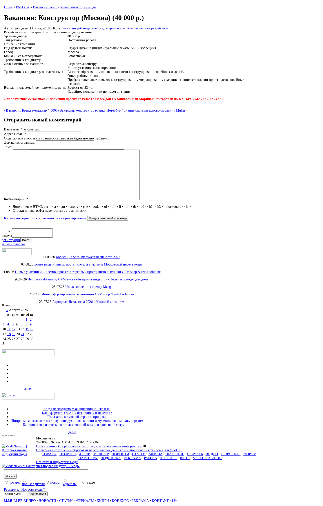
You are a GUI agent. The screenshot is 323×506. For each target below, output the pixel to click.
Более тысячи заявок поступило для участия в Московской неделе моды (88, 264)
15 (27, 329)
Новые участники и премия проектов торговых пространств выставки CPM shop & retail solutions (88, 272)
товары (14, 482)
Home (8, 7)
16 (31, 329)
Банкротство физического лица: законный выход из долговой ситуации (77, 424)
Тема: (8, 147)
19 (13, 334)
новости (56, 482)
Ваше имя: (13, 129)
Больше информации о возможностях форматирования (45, 218)
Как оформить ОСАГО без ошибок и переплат (77, 413)
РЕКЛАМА (132, 458)
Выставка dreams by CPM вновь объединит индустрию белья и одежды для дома (88, 279)
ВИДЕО (212, 454)
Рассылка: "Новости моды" (24, 489)
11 (9, 329)
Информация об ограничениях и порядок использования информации (89, 446)
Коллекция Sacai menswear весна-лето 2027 (88, 257)
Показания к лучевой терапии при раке (76, 417)
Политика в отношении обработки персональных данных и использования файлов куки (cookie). (109, 450)
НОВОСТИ (120, 454)
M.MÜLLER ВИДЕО (20, 500)
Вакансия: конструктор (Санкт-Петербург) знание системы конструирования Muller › (123, 110)
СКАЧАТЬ (195, 454)
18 (9, 334)
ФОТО (185, 458)
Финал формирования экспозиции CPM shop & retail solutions (88, 294)
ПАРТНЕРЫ (88, 458)
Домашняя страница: (20, 142)
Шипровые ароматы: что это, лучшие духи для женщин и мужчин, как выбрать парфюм (77, 421)
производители (33, 484)
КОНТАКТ (168, 458)
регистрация (11, 240)
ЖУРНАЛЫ (85, 500)
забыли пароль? (13, 244)
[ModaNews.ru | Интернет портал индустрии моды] (19, 454)
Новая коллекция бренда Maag (88, 287)
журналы (69, 484)
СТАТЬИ (139, 454)
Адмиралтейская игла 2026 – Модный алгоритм (88, 302)
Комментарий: (16, 199)
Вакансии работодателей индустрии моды (64, 7)
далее (28, 388)
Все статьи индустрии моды (57, 462)
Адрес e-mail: (15, 134)
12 (13, 329)
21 (22, 334)
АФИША (156, 454)
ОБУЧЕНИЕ (174, 454)
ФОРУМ (249, 454)
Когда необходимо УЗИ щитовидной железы (77, 409)
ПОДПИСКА (111, 458)
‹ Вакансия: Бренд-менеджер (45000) (31, 110)
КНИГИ (103, 500)
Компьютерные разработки (147, 28)
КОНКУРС (120, 500)
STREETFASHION (207, 458)
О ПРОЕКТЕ (231, 454)
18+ (174, 500)
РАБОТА (22, 7)
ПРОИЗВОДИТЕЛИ (75, 454)
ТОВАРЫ (49, 454)
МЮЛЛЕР (101, 454)
